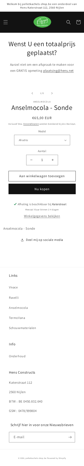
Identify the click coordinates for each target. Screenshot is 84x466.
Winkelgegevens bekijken (42, 216)
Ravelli (14, 298)
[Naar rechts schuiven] (52, 93)
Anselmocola (18, 308)
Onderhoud (17, 356)
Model (42, 131)
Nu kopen (42, 189)
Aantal (42, 151)
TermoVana (17, 318)
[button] (6, 22)
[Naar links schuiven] (32, 93)
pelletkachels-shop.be (36, 458)
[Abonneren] (70, 437)
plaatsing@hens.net (58, 70)
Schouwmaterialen (22, 328)
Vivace (13, 287)
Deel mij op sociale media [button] (44, 240)
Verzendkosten (31, 123)
